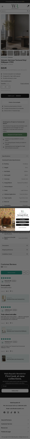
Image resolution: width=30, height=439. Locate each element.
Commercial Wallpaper (22, 222)
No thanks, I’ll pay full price (22, 227)
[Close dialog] (29, 209)
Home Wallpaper (22, 219)
